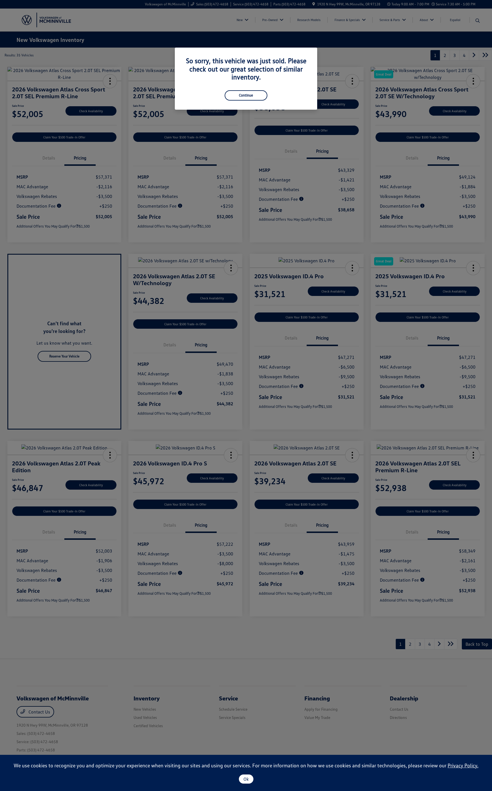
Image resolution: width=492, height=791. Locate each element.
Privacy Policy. (463, 765)
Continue (246, 95)
